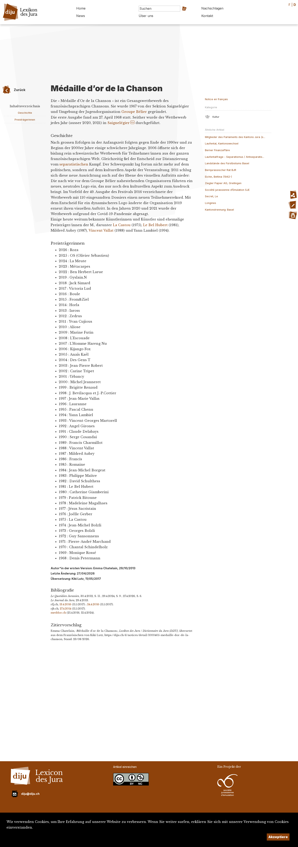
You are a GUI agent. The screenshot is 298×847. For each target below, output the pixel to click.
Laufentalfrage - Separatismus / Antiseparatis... (234, 156)
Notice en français (216, 99)
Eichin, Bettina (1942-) (218, 176)
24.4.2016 (93, 604)
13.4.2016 (65, 604)
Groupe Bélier (134, 112)
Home (81, 8)
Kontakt (207, 16)
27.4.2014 (65, 608)
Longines (210, 203)
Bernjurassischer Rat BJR (220, 170)
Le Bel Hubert (155, 225)
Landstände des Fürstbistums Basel (227, 163)
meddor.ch (58, 612)
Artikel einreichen (125, 767)
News (80, 16)
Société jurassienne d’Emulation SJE (227, 189)
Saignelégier (118, 123)
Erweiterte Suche (179, 14)
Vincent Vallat (101, 230)
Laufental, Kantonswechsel (221, 143)
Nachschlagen (212, 8)
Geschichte (25, 112)
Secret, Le (211, 196)
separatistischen (73, 164)
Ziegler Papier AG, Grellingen (223, 183)
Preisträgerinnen (25, 119)
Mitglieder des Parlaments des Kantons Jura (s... (235, 137)
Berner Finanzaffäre (217, 150)
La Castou (122, 225)
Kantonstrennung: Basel (219, 209)
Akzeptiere (278, 837)
